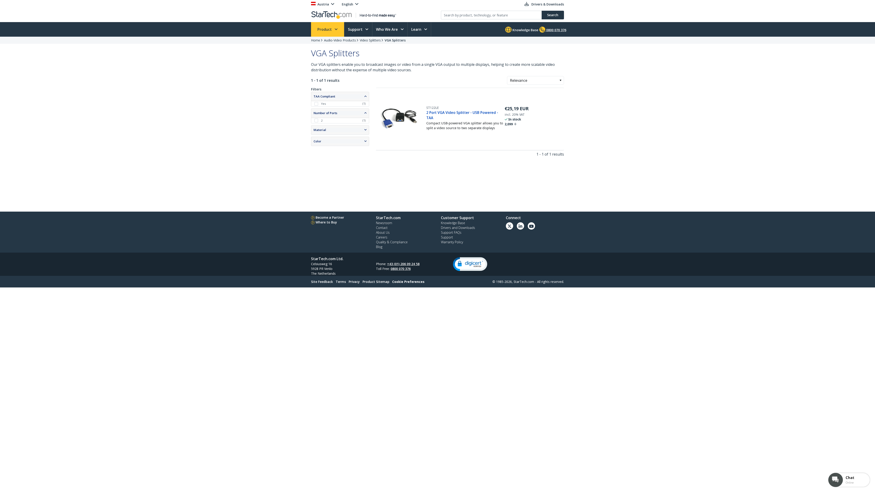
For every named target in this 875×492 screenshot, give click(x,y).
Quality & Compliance (392, 242)
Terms (341, 281)
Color (317, 141)
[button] (560, 80)
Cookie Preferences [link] (408, 281)
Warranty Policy (452, 242)
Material (320, 130)
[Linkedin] (520, 226)
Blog (379, 247)
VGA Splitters (395, 40)
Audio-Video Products (340, 40)
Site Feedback (322, 281)
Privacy (354, 281)
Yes (323, 104)
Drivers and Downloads (458, 228)
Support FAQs (451, 232)
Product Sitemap (376, 281)
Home (315, 40)
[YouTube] (531, 226)
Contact (382, 228)
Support (355, 29)
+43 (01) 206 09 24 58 (403, 264)
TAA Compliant (324, 96)
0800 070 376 (401, 268)
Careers (381, 237)
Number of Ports (325, 113)
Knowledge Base (525, 30)
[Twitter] (509, 226)
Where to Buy (326, 222)
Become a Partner (330, 217)
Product (325, 29)
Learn (416, 29)
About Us (383, 232)
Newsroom (384, 223)
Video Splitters (370, 40)
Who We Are (387, 29)
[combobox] (535, 80)
